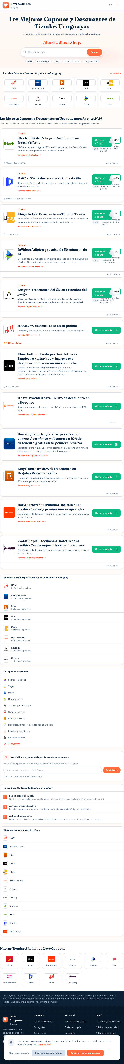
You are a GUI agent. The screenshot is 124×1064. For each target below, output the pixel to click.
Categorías (39, 1027)
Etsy (57, 61)
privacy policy (36, 776)
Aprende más (44, 1044)
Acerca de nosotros (75, 1021)
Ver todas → (115, 73)
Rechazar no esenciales (48, 1052)
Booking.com (43, 61)
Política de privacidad (107, 1027)
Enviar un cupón (73, 1027)
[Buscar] (111, 5)
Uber (67, 61)
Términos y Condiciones (108, 1021)
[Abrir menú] (118, 5)
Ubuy (77, 61)
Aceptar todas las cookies (85, 1052)
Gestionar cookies (19, 1052)
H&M (29, 61)
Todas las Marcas (43, 1021)
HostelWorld (91, 61)
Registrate (112, 770)
